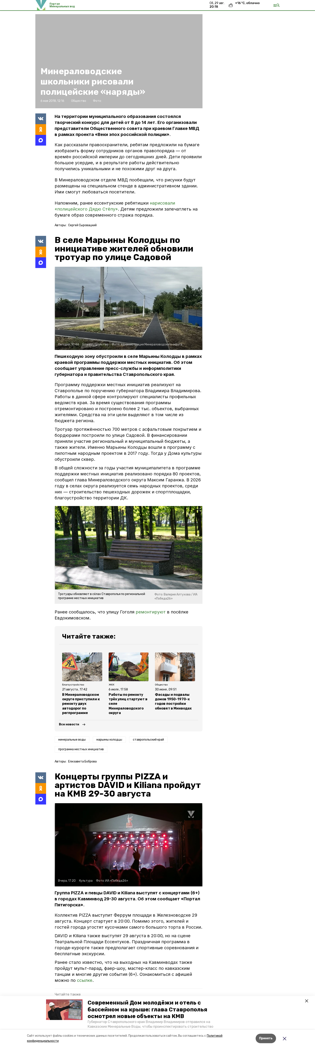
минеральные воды (72, 739)
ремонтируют (151, 612)
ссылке (84, 980)
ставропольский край (148, 739)
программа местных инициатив (81, 749)
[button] (64, 1009)
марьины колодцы (109, 739)
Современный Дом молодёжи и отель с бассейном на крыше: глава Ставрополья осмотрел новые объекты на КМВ (147, 1009)
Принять (266, 1038)
